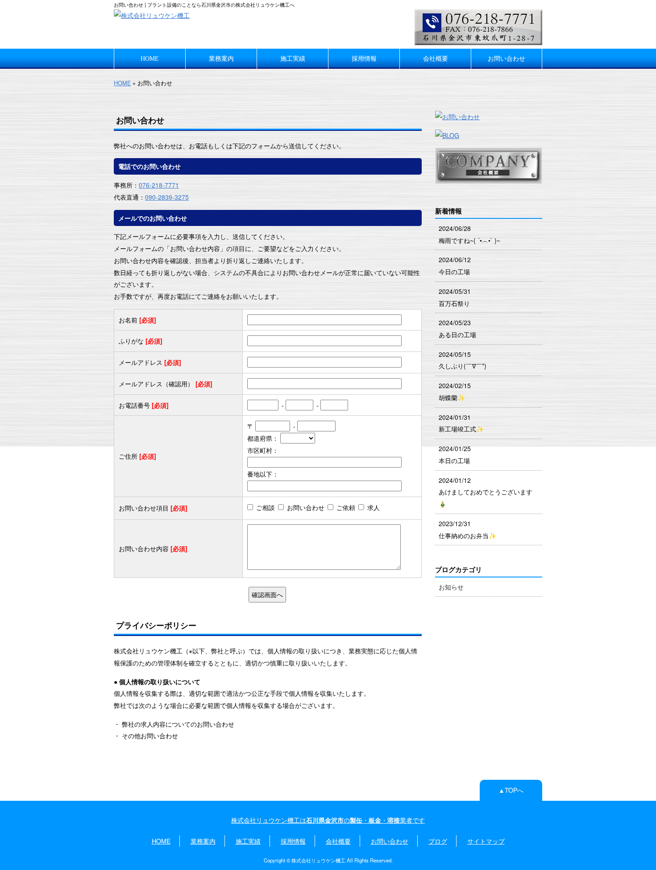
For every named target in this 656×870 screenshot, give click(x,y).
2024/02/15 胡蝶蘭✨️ (455, 391)
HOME (150, 58)
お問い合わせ (506, 58)
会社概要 (435, 58)
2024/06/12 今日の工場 (455, 265)
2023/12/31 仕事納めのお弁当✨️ (468, 529)
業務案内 (221, 58)
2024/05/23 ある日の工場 (457, 328)
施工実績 (292, 58)
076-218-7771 (159, 184)
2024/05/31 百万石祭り (455, 297)
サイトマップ (486, 841)
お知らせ (451, 586)
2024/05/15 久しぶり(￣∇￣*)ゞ (466, 360)
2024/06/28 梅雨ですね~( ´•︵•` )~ (469, 234)
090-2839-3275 (167, 196)
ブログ (437, 841)
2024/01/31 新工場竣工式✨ (461, 423)
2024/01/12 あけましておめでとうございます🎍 (485, 492)
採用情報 (364, 58)
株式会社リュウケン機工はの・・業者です (328, 820)
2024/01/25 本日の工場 (455, 454)
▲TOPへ (510, 790)
